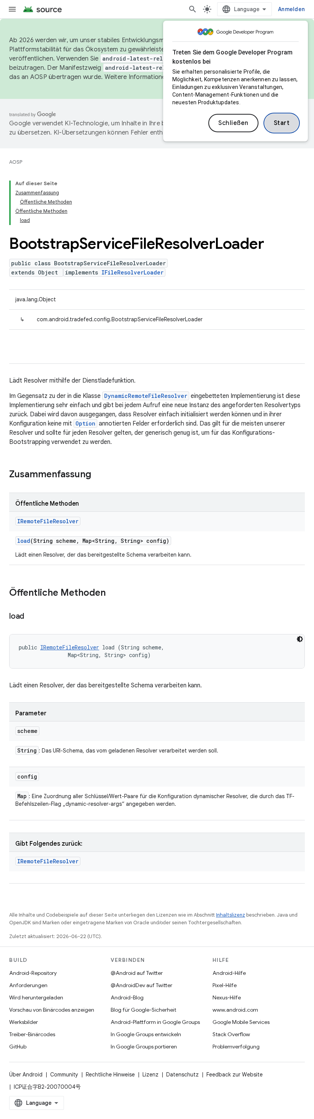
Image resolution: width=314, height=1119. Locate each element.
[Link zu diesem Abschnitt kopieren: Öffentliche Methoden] (113, 593)
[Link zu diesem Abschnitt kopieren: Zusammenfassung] (98, 475)
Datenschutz (182, 1074)
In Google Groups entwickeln (146, 1034)
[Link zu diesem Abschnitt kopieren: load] (31, 616)
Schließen (233, 123)
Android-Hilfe (229, 972)
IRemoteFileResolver (47, 521)
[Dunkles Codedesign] (299, 639)
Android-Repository (33, 972)
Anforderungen (28, 985)
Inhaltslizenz (230, 915)
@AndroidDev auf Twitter (141, 985)
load (23, 540)
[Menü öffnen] (12, 9)
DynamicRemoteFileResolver (145, 395)
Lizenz (150, 1074)
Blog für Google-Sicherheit (143, 1009)
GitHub (17, 1046)
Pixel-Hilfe (225, 985)
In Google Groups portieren (144, 1046)
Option (85, 423)
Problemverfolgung (236, 1046)
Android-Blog (127, 997)
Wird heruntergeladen (36, 997)
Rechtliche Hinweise (110, 1074)
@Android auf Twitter (137, 972)
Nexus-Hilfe (227, 997)
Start (282, 123)
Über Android (26, 1074)
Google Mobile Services (241, 1022)
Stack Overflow (231, 1034)
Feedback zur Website (234, 1074)
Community (64, 1074)
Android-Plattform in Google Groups (155, 1022)
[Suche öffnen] (192, 9)
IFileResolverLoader (132, 272)
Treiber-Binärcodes (32, 1034)
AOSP (15, 162)
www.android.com (235, 1009)
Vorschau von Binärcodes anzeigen (51, 1009)
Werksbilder (23, 1022)
